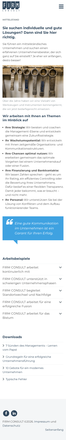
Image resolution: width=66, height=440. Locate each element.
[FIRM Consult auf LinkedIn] (14, 413)
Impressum (42, 421)
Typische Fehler (16, 379)
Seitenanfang (54, 429)
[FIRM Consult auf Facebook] (6, 413)
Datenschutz (11, 425)
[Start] (11, 10)
